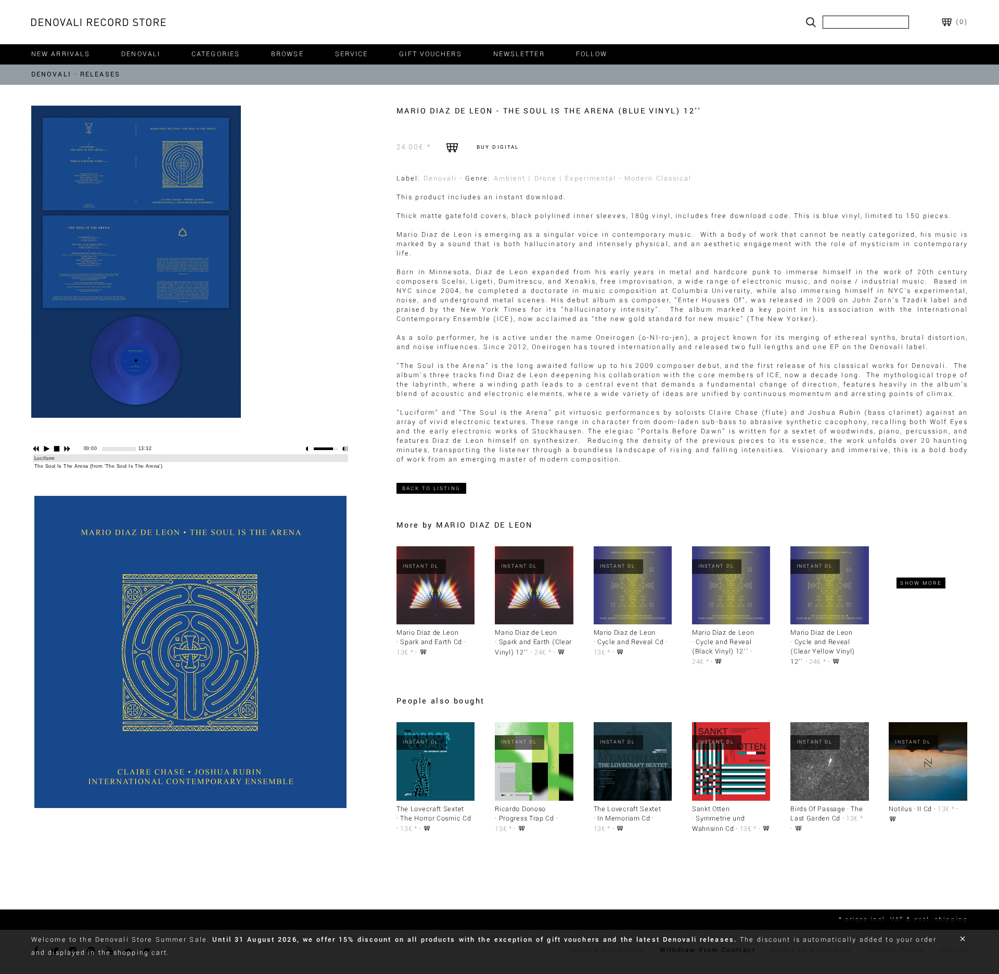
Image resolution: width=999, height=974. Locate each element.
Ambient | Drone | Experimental (555, 178)
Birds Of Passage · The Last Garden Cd (826, 813)
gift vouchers (430, 54)
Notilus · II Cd (910, 809)
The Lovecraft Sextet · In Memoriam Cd (627, 813)
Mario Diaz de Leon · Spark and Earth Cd (429, 637)
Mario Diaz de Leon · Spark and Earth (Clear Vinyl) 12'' (533, 642)
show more (921, 583)
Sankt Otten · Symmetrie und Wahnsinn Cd (718, 819)
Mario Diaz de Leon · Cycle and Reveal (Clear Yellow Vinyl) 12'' (822, 647)
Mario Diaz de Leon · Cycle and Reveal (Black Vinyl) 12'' (723, 642)
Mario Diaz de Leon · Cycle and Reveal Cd (629, 637)
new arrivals (60, 54)
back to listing (431, 488)
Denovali (440, 178)
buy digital (498, 147)
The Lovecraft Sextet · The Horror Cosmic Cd (433, 813)
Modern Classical (658, 178)
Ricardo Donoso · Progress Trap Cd (524, 813)
